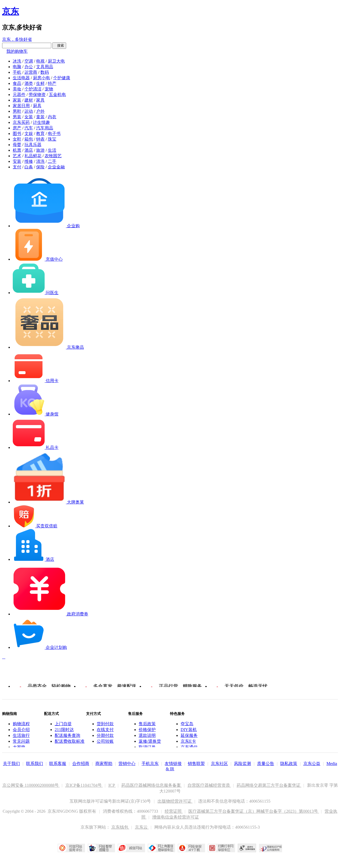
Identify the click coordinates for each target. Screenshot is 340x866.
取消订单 (147, 747)
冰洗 (17, 61)
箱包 (28, 139)
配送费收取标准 (69, 741)
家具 (40, 100)
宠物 (49, 89)
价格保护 (147, 729)
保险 (40, 167)
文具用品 (44, 66)
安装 (17, 161)
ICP (112, 785)
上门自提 (63, 723)
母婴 (17, 144)
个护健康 (61, 78)
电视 (40, 61)
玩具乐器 (32, 144)
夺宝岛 (187, 723)
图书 (17, 133)
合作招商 (80, 763)
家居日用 (21, 105)
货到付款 (105, 723)
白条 (28, 167)
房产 (17, 128)
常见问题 (21, 741)
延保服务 (189, 735)
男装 (17, 117)
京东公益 (311, 763)
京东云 (142, 827)
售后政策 (147, 723)
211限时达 (64, 729)
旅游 (40, 150)
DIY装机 (189, 729)
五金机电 (57, 94)
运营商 (30, 72)
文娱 (28, 133)
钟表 (40, 139)
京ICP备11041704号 (84, 785)
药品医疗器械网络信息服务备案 (151, 785)
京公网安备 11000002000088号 (31, 785)
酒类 (28, 83)
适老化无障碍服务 (247, 848)
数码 (44, 72)
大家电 (19, 747)
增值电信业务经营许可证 (175, 817)
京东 (10, 11)
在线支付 (105, 729)
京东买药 (21, 122)
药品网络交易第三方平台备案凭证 (269, 785)
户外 (40, 111)
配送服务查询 (67, 735)
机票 (17, 150)
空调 (28, 61)
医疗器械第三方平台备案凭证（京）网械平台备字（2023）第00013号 (253, 811)
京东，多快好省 (17, 39)
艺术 (17, 156)
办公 (28, 66)
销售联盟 (196, 763)
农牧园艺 (53, 156)
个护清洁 (32, 89)
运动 (28, 111)
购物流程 (21, 723)
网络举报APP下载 (191, 848)
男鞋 (17, 111)
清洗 (40, 161)
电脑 (17, 66)
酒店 (28, 150)
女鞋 (17, 139)
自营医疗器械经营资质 (209, 785)
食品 (17, 83)
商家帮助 (103, 763)
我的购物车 (17, 51)
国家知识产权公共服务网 (270, 848)
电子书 (54, 133)
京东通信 (189, 747)
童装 (40, 117)
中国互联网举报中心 (161, 848)
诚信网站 (131, 848)
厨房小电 (41, 78)
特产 (52, 83)
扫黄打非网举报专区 (221, 848)
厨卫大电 (56, 61)
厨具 (37, 105)
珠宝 (52, 139)
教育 (40, 133)
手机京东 (150, 763)
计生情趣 (41, 122)
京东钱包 (120, 827)
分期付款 (105, 735)
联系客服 (57, 763)
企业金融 (56, 167)
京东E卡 (188, 741)
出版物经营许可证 (175, 801)
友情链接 (173, 763)
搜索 (59, 45)
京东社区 (219, 763)
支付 (17, 167)
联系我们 (34, 763)
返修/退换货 (150, 741)
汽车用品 (44, 128)
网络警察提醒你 (101, 848)
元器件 (19, 94)
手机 (17, 72)
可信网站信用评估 (71, 848)
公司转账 (105, 741)
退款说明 (147, 735)
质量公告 (265, 763)
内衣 (52, 117)
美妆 (17, 89)
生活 (52, 150)
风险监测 (242, 763)
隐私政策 (288, 763)
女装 (28, 117)
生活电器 (21, 78)
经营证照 (174, 811)
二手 (52, 161)
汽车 (28, 128)
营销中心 (126, 763)
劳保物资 (37, 94)
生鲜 (40, 83)
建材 (28, 100)
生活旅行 (21, 735)
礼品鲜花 (32, 156)
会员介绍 (21, 729)
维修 (28, 161)
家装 (17, 100)
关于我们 (11, 763)
